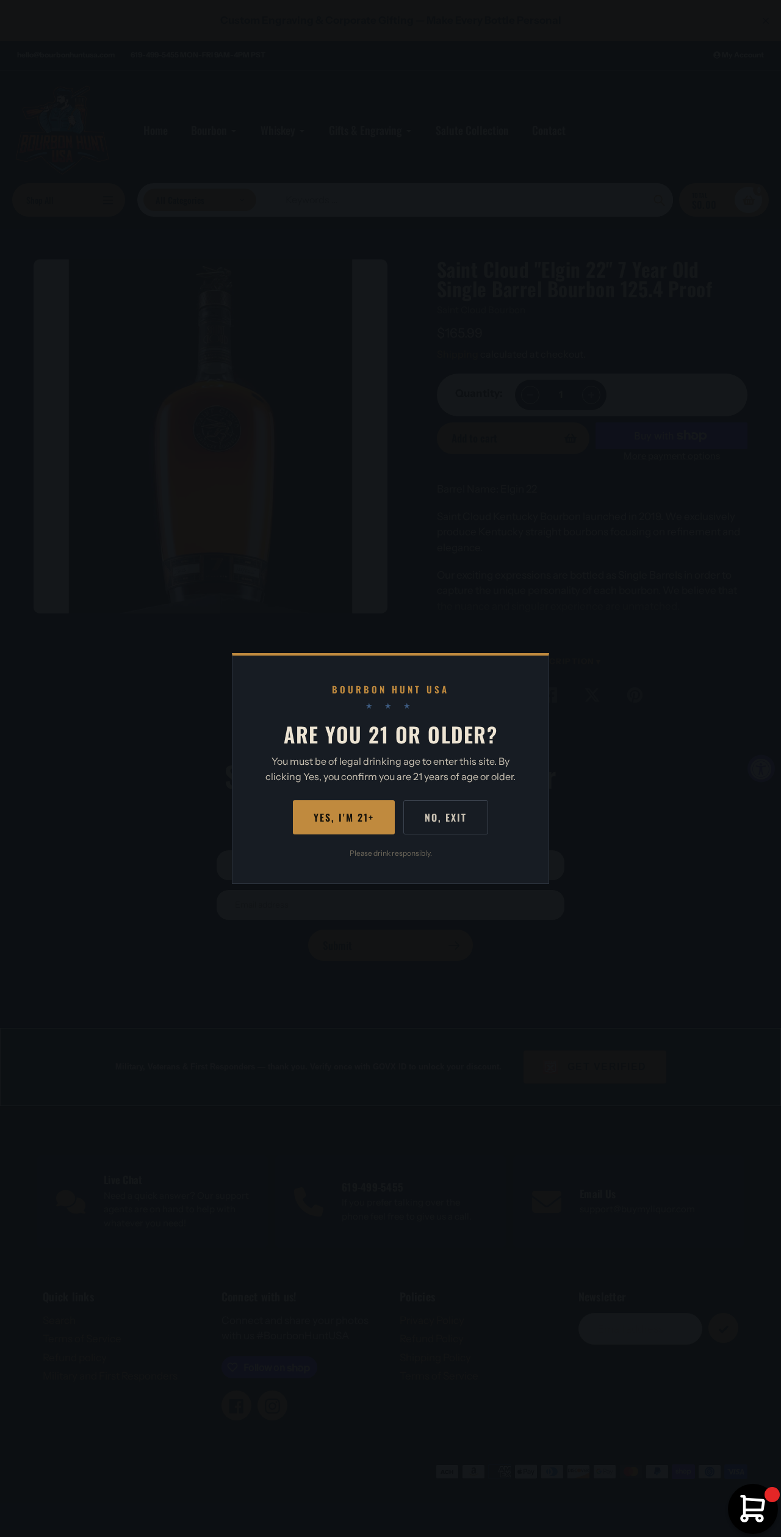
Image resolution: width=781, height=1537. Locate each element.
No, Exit (446, 817)
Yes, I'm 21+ (344, 817)
